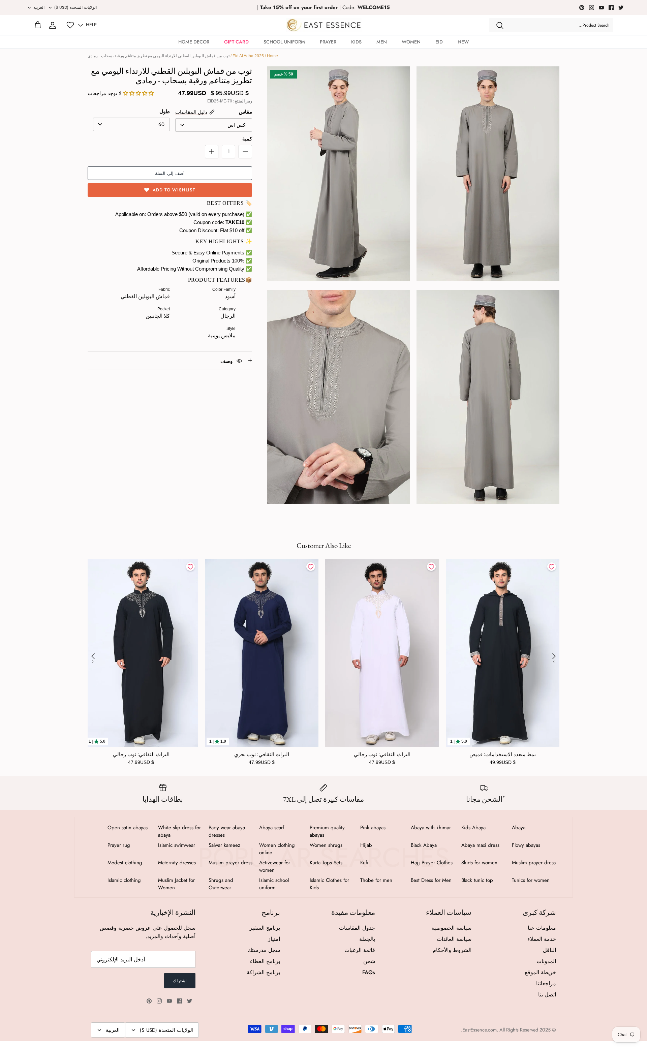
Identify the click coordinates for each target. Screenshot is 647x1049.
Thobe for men (376, 880)
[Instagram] (591, 7)
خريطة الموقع (540, 972)
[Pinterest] (581, 7)
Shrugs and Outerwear (221, 883)
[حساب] (53, 25)
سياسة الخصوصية (451, 928)
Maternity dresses (177, 862)
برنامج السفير (264, 928)
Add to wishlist (174, 190)
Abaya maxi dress (480, 845)
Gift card (236, 41)
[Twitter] (620, 7)
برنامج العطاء (265, 961)
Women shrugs (326, 845)
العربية (38, 7)
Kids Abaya (473, 827)
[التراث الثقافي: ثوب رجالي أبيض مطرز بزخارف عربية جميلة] (382, 653)
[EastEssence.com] (324, 25)
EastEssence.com (479, 1029)
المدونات (546, 961)
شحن (369, 961)
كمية (247, 139)
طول (164, 111)
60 (161, 124)
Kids (356, 41)
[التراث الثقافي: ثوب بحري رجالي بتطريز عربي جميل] (262, 653)
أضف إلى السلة (170, 173)
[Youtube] (601, 7)
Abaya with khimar (431, 827)
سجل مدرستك (264, 950)
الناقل (549, 950)
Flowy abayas (526, 845)
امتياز (274, 939)
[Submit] (500, 25)
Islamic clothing (124, 880)
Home (272, 56)
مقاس (245, 112)
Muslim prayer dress (534, 862)
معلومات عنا (542, 928)
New (463, 41)
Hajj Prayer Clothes (432, 862)
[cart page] (38, 25)
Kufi (364, 862)
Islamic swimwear (176, 845)
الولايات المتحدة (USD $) (75, 7)
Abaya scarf (271, 827)
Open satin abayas (127, 827)
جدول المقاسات (357, 928)
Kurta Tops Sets (326, 862)
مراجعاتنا (546, 983)
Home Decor (193, 41)
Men (381, 41)
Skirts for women (479, 862)
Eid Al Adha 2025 (248, 56)
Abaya (518, 827)
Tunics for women (531, 880)
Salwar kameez (224, 845)
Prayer (328, 41)
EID (439, 41)
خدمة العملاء (541, 939)
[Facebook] (611, 7)
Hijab (366, 845)
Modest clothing (124, 862)
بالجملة (367, 939)
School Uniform (284, 41)
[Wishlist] (70, 25)
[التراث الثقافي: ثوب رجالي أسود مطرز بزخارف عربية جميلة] (141, 653)
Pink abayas (373, 827)
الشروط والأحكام (452, 950)
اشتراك (180, 981)
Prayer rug (118, 845)
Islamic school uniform (274, 883)
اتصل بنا (547, 994)
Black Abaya (424, 845)
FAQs (368, 972)
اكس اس (237, 125)
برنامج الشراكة (263, 972)
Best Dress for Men (431, 880)
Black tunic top (477, 880)
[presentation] (93, 656)
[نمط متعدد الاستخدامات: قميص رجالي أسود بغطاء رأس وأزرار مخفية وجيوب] (503, 653)
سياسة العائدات (454, 939)
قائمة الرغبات (359, 950)
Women (411, 41)
